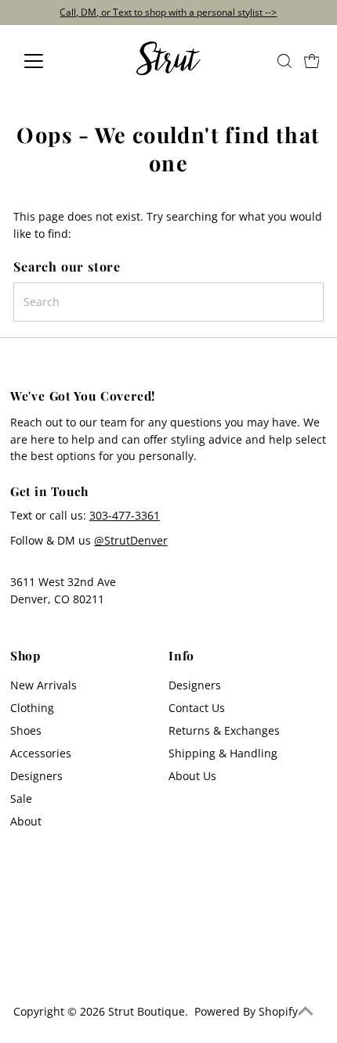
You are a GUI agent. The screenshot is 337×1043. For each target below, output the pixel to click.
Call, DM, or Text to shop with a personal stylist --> (168, 11)
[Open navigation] (51, 61)
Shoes (26, 730)
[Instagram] (22, 968)
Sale (21, 798)
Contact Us (196, 707)
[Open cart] (312, 61)
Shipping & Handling (222, 753)
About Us (192, 775)
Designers (36, 775)
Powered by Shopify (246, 1011)
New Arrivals (43, 685)
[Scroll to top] (305, 1011)
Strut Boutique (146, 1011)
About (26, 821)
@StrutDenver (131, 540)
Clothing (32, 707)
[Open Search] (284, 61)
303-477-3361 (124, 515)
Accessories (40, 753)
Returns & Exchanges (224, 730)
